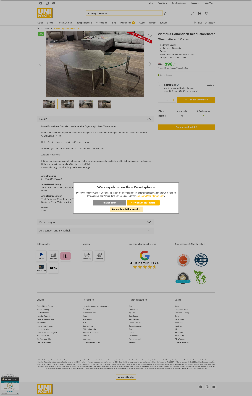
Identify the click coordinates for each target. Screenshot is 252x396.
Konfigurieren (109, 203)
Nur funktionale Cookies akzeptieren (127, 209)
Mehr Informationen (155, 196)
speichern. (141, 196)
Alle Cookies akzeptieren (143, 203)
